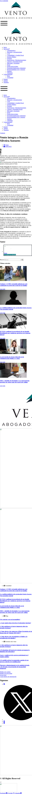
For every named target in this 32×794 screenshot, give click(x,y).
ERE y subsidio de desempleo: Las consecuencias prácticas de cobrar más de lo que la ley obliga (14, 381)
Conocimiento (7, 74)
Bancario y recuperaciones (14, 52)
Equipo (6, 79)
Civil (8, 53)
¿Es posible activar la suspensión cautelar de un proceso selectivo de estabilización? (14, 661)
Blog (8, 76)
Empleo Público (11, 57)
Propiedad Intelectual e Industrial (16, 68)
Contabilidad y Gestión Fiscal (15, 55)
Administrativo (11, 50)
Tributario (10, 73)
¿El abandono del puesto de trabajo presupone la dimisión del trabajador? (15, 650)
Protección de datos (12, 66)
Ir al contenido (4, 1)
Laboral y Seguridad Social (14, 61)
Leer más (2, 289)
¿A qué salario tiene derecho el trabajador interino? (15, 623)
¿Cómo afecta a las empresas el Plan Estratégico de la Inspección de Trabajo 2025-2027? (16, 632)
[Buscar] (22, 260)
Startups (9, 71)
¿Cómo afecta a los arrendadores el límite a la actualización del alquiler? (13, 637)
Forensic (9, 58)
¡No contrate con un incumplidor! (10, 619)
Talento (6, 80)
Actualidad (10, 77)
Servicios (6, 49)
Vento (5, 253)
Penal (8, 65)
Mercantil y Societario (13, 63)
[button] (16, 89)
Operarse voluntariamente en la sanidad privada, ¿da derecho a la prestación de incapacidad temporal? (15, 666)
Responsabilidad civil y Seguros (16, 69)
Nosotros (6, 82)
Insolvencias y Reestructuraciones (16, 60)
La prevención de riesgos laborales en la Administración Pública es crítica (12, 357)
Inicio (5, 47)
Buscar (2, 259)
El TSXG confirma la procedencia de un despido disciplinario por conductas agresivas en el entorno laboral (15, 333)
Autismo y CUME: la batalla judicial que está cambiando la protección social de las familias (13, 284)
